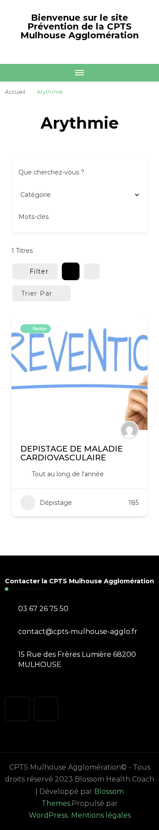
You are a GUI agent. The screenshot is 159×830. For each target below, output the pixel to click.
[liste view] (92, 271)
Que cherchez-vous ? (51, 172)
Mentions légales (101, 815)
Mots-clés (34, 217)
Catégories (35, 194)
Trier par (37, 293)
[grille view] (71, 271)
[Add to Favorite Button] (132, 330)
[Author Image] (129, 430)
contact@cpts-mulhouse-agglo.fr (77, 631)
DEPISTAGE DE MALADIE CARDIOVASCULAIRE (71, 453)
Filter (39, 271)
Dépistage (56, 503)
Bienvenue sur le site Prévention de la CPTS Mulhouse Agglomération (79, 26)
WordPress (48, 815)
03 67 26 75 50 (43, 608)
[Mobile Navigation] (79, 73)
